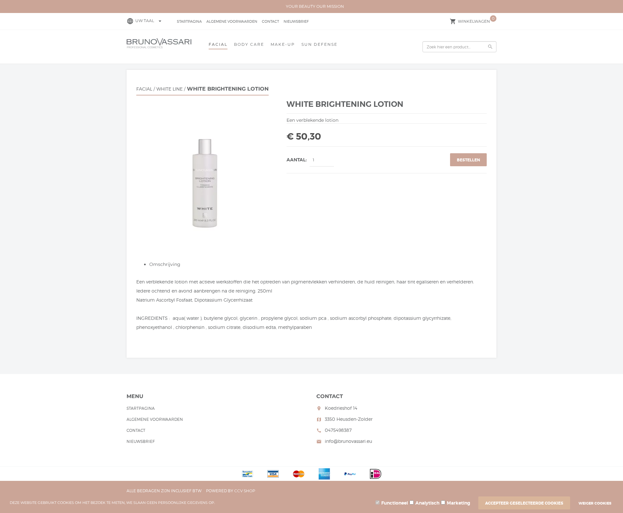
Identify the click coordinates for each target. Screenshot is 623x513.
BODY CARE (249, 44)
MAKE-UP (283, 44)
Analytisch (427, 503)
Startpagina (189, 21)
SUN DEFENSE (319, 44)
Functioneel (394, 503)
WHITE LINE (169, 89)
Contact (270, 21)
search (490, 47)
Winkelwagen (474, 21)
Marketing (458, 503)
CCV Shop (244, 490)
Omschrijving (164, 264)
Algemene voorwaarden (231, 21)
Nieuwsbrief (296, 21)
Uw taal (149, 20)
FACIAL (218, 44)
